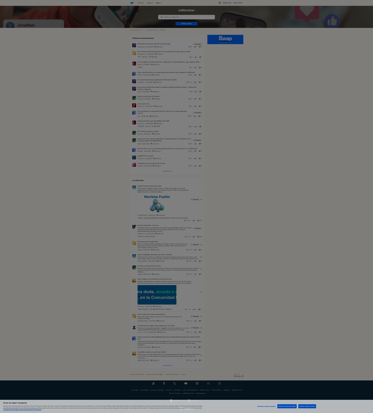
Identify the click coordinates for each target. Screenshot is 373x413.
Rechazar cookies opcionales (287, 406)
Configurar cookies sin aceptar (266, 406)
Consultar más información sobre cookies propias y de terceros (22, 409)
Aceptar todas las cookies (307, 406)
